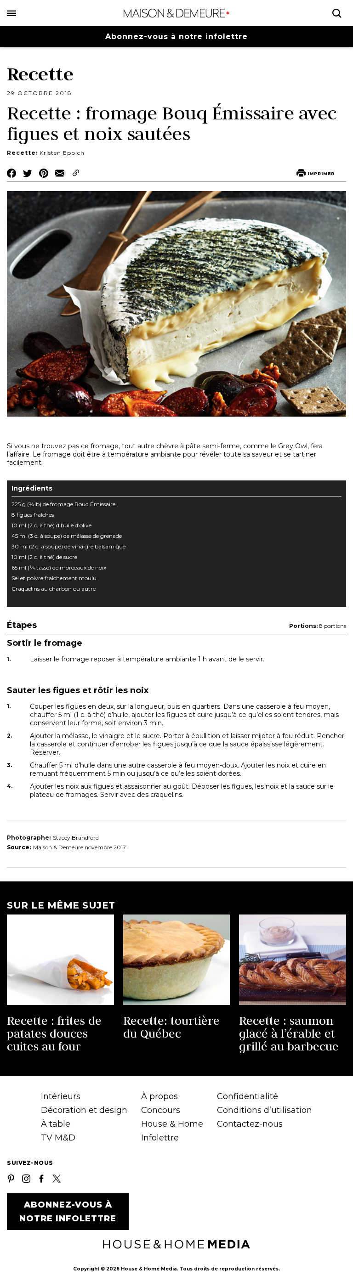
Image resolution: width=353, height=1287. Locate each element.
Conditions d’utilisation (264, 1110)
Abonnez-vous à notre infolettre (176, 36)
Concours (160, 1110)
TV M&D (58, 1138)
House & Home (172, 1124)
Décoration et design (84, 1110)
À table (55, 1124)
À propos (159, 1096)
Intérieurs (60, 1096)
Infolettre (160, 1138)
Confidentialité (247, 1096)
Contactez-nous (250, 1124)
